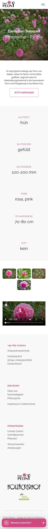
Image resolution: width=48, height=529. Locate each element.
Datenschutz (28, 403)
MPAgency (39, 517)
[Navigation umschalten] (43, 4)
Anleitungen (14, 447)
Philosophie (13, 398)
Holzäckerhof (14, 356)
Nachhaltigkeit (15, 394)
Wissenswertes (15, 444)
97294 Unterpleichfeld (19, 359)
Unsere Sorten (15, 431)
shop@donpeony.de (18, 350)
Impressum (13, 403)
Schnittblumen (15, 434)
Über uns (12, 390)
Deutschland (14, 363)
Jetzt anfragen (24, 92)
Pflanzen (12, 438)
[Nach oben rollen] (42, 514)
